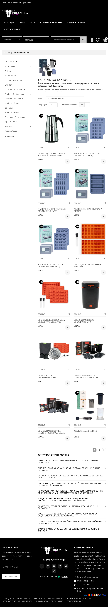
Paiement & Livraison (51, 22)
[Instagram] (48, 566)
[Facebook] (42, 566)
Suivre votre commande (87, 577)
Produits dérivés (12, 103)
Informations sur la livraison (17, 601)
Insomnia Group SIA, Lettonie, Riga (90, 589)
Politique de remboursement (48, 598)
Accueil (7, 52)
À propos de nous (76, 22)
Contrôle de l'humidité (15, 89)
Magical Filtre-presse (85, 431)
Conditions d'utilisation (79, 598)
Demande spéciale (85, 580)
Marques (29, 40)
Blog (32, 22)
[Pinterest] (60, 566)
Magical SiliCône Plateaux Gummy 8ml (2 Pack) (88, 155)
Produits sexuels (12, 112)
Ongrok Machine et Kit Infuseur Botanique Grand (51, 432)
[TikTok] (54, 571)
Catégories (8, 39)
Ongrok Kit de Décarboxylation (47, 376)
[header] (97, 40)
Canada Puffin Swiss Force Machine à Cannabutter (51, 155)
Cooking (41, 148)
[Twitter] (54, 566)
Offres (22, 22)
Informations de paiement (49, 601)
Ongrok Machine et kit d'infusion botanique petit (87, 376)
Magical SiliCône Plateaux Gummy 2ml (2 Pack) (52, 210)
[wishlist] (69, 148)
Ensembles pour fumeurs (16, 117)
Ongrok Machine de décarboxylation (84, 321)
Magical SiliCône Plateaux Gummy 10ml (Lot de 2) (52, 266)
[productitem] (67, 161)
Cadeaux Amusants (13, 80)
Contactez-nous (12, 29)
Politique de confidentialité (16, 598)
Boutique (9, 22)
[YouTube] (66, 566)
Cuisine (8, 71)
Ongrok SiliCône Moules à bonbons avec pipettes (51, 321)
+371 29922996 (83, 584)
